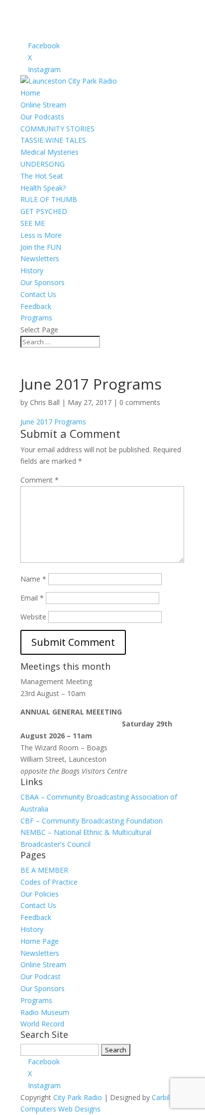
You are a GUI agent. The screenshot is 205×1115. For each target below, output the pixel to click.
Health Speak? (43, 188)
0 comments (139, 402)
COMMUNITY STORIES (57, 128)
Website (33, 616)
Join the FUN (40, 247)
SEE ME (32, 223)
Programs (36, 317)
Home (30, 93)
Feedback (35, 306)
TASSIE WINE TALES (53, 140)
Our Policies (39, 894)
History (31, 270)
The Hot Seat (41, 176)
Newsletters (39, 258)
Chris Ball (45, 402)
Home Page (39, 941)
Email (32, 598)
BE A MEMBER (44, 870)
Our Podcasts (42, 116)
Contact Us (38, 294)
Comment (39, 480)
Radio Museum (44, 1012)
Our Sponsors (42, 282)
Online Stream (43, 104)
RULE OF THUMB (48, 199)
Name (33, 579)
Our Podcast (40, 976)
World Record (42, 1023)
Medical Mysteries (49, 152)
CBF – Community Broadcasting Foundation (91, 820)
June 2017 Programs (53, 421)
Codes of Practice (49, 882)
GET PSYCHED (43, 211)
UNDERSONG (42, 164)
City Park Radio (77, 1097)
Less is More (41, 235)
